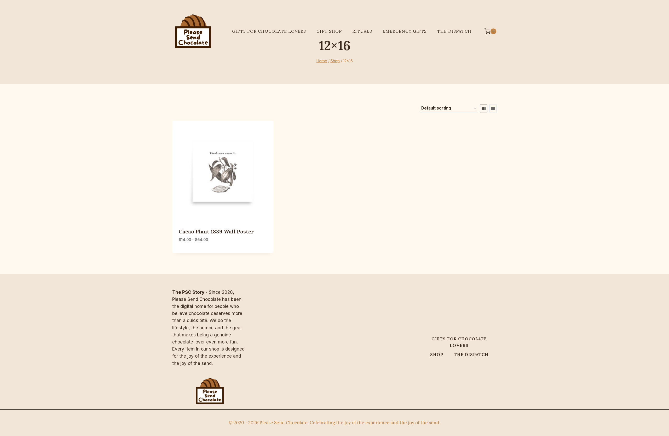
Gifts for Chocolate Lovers (269, 31)
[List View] (493, 108)
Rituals (362, 31)
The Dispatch (454, 31)
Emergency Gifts (405, 31)
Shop (436, 354)
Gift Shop (329, 31)
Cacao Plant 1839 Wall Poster (216, 231)
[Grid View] (483, 108)
